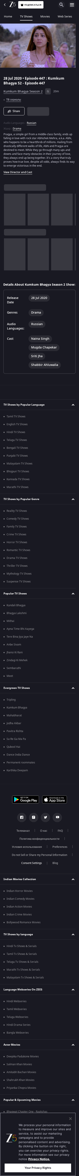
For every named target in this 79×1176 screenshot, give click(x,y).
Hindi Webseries (17, 1004)
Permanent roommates (21, 765)
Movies (45, 16)
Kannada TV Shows (18, 482)
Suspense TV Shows (19, 584)
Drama (17, 127)
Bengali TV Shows (17, 450)
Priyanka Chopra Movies (21, 1090)
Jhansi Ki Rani (15, 655)
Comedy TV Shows (18, 521)
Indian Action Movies (19, 909)
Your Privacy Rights (38, 1167)
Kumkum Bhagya (17, 710)
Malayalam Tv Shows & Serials (25, 980)
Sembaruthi (14, 670)
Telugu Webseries (17, 1019)
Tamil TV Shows (16, 419)
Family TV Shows (17, 529)
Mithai (10, 623)
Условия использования (25, 849)
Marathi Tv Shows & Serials (23, 972)
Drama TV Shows (17, 560)
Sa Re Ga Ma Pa (16, 741)
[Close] (70, 1118)
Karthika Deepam (17, 773)
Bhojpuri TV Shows (18, 474)
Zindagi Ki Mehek (17, 663)
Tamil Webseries (17, 1012)
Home (8, 16)
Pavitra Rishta (15, 734)
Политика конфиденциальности (38, 841)
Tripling (11, 702)
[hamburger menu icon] (71, 4)
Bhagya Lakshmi (17, 616)
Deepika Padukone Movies (23, 1059)
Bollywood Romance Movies (24, 925)
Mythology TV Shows (19, 576)
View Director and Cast (18, 170)
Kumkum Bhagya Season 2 (23, 89)
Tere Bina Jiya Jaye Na (20, 639)
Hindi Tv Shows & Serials (22, 949)
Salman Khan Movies (19, 1067)
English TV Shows (17, 427)
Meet (10, 678)
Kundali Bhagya (16, 608)
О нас (41, 833)
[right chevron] (8, 208)
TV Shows (26, 16)
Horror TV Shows (17, 545)
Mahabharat (14, 718)
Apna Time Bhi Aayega (20, 631)
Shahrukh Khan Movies (20, 1082)
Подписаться (32, 5)
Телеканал (21, 833)
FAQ (58, 833)
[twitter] (43, 819)
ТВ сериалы (13, 98)
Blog (53, 865)
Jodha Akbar (14, 726)
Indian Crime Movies (19, 917)
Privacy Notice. (39, 1159)
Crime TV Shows (16, 537)
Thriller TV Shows (17, 568)
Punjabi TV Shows (17, 458)
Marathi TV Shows (18, 490)
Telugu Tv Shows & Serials (22, 964)
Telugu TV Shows (17, 442)
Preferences (58, 849)
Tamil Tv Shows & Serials (22, 956)
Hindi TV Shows (16, 435)
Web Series (65, 16)
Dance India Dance (18, 757)
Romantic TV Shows (18, 553)
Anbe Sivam (14, 647)
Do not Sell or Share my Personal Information (38, 857)
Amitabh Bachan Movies (21, 1075)
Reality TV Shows (17, 513)
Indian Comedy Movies (20, 901)
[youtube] (55, 819)
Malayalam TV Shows (19, 466)
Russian (31, 121)
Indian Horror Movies (20, 893)
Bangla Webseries (18, 1035)
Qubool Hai (13, 749)
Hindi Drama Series (19, 1027)
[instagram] (32, 819)
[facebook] (20, 819)
